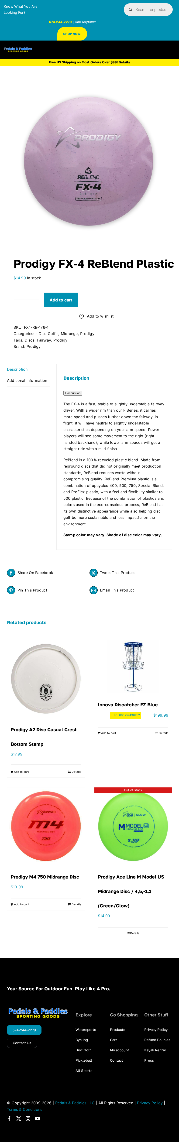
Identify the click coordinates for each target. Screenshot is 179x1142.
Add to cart (61, 299)
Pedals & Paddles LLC (75, 1103)
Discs (29, 340)
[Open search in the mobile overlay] (148, 9)
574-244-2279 (60, 22)
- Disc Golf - (47, 333)
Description (72, 393)
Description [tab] (17, 369)
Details (76, 771)
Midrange (69, 333)
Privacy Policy (150, 1103)
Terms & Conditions (24, 1109)
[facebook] (9, 1118)
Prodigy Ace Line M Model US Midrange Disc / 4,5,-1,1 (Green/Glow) (131, 891)
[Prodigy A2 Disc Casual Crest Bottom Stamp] (46, 679)
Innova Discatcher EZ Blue (128, 704)
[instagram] (28, 1118)
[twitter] (18, 1118)
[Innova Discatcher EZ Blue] (133, 666)
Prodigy (87, 333)
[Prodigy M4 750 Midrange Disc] (46, 826)
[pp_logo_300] (18, 49)
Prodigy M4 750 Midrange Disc (45, 876)
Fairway (44, 340)
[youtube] (37, 1118)
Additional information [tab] (27, 380)
